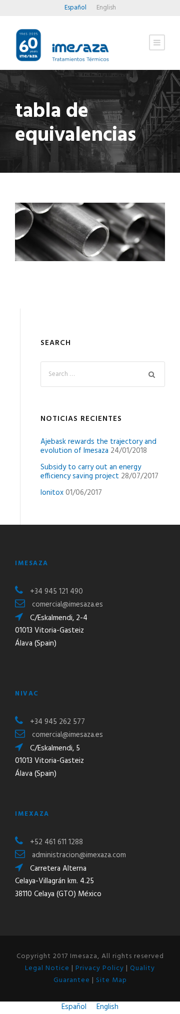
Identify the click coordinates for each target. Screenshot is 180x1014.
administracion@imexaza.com (79, 855)
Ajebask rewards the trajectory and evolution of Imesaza (98, 446)
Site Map (111, 980)
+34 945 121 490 (56, 592)
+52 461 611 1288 (56, 842)
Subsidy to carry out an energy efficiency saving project (90, 471)
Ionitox (52, 493)
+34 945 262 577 (57, 722)
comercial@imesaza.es (67, 605)
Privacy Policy (100, 968)
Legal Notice (47, 968)
